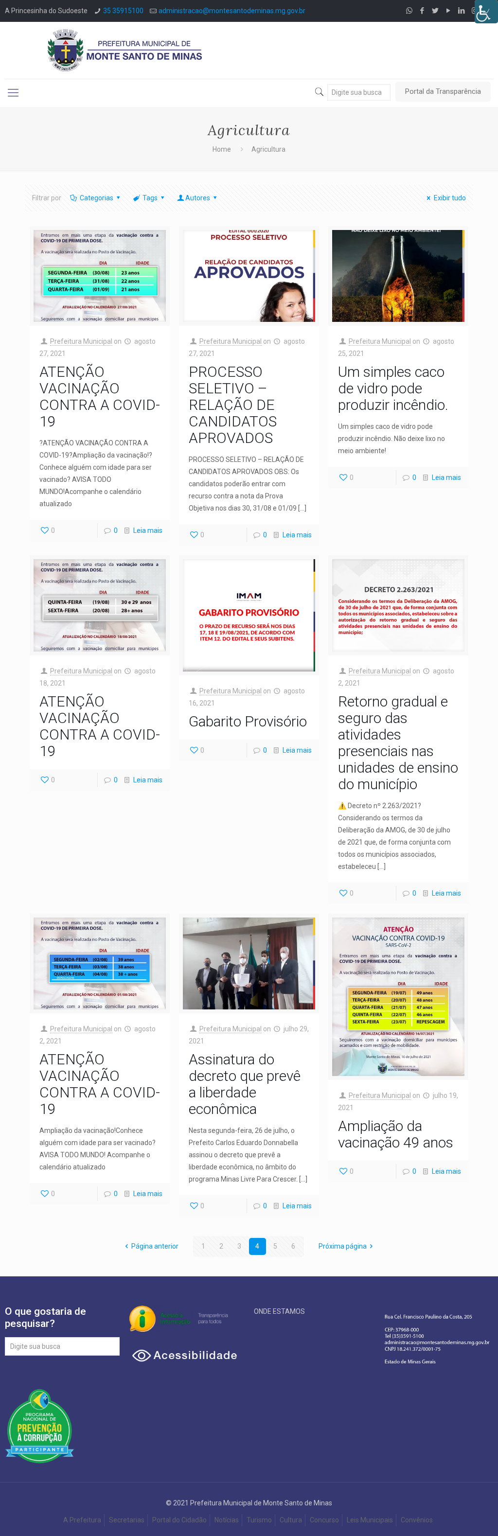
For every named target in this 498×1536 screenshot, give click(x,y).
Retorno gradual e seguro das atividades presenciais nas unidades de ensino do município (398, 743)
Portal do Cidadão (179, 1520)
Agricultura (268, 149)
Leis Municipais (370, 1520)
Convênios (417, 1520)
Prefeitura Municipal (81, 341)
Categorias (96, 198)
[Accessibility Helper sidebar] (486, 11)
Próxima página (343, 1246)
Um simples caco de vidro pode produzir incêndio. (393, 388)
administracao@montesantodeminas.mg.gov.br (232, 11)
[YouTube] (449, 10)
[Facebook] (422, 10)
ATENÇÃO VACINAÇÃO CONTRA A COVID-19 (99, 396)
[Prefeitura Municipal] (125, 50)
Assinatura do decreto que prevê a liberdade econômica (245, 1084)
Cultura (291, 1520)
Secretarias (126, 1520)
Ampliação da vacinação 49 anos (395, 1134)
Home (222, 149)
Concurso (324, 1520)
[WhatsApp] (409, 10)
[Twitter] (435, 10)
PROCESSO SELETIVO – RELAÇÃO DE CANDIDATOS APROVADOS (233, 404)
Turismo (259, 1520)
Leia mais (147, 530)
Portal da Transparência (443, 91)
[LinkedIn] (462, 10)
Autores (197, 198)
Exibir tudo (450, 198)
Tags (150, 198)
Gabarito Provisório (248, 721)
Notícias (226, 1520)
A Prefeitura (82, 1520)
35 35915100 (123, 11)
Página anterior (154, 1246)
